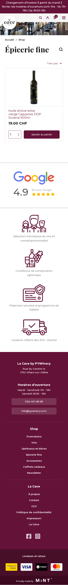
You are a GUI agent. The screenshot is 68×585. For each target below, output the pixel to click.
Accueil (9, 39)
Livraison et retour (34, 556)
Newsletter (34, 472)
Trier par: (52, 63)
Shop (21, 39)
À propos (34, 494)
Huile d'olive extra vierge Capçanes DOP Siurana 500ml (24, 114)
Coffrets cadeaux (34, 466)
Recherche (40, 17)
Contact (34, 500)
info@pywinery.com (34, 411)
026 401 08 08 (34, 401)
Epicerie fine (34, 454)
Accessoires (34, 460)
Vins (34, 442)
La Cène (34, 524)
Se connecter (48, 17)
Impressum (34, 518)
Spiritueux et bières (34, 448)
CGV (34, 506)
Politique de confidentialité (34, 512)
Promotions (34, 436)
